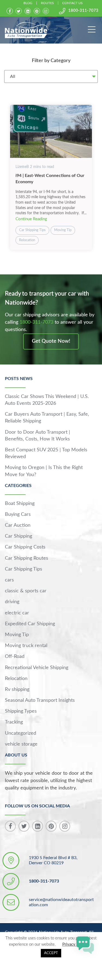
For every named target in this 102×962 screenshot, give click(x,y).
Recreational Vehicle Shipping (36, 667)
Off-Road (14, 656)
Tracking (14, 722)
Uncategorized (20, 733)
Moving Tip (63, 230)
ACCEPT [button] (51, 953)
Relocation (27, 240)
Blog (27, 3)
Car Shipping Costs (25, 547)
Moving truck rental (26, 645)
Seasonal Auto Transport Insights (40, 700)
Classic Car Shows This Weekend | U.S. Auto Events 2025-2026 (47, 400)
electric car (17, 613)
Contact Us (72, 3)
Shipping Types (21, 711)
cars (9, 580)
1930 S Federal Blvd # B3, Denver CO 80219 (53, 860)
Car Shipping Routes (26, 558)
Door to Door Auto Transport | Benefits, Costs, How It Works (37, 436)
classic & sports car (26, 591)
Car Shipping (18, 536)
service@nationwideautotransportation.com (61, 902)
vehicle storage (21, 744)
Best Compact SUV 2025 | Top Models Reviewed (46, 453)
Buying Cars (18, 514)
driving (12, 601)
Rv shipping (17, 689)
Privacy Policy (75, 944)
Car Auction (17, 525)
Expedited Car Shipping (30, 623)
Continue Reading (31, 219)
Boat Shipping (20, 503)
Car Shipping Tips (32, 230)
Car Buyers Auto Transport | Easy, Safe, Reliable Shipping (47, 418)
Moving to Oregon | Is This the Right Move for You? (44, 471)
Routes (47, 3)
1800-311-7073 (83, 11)
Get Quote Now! (51, 341)
